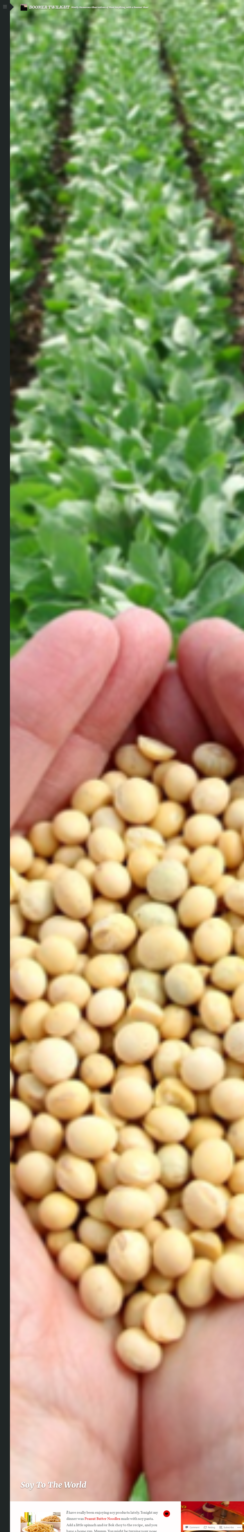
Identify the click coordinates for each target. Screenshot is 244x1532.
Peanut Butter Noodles (102, 1519)
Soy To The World (53, 1485)
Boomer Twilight (49, 7)
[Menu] (5, 7)
